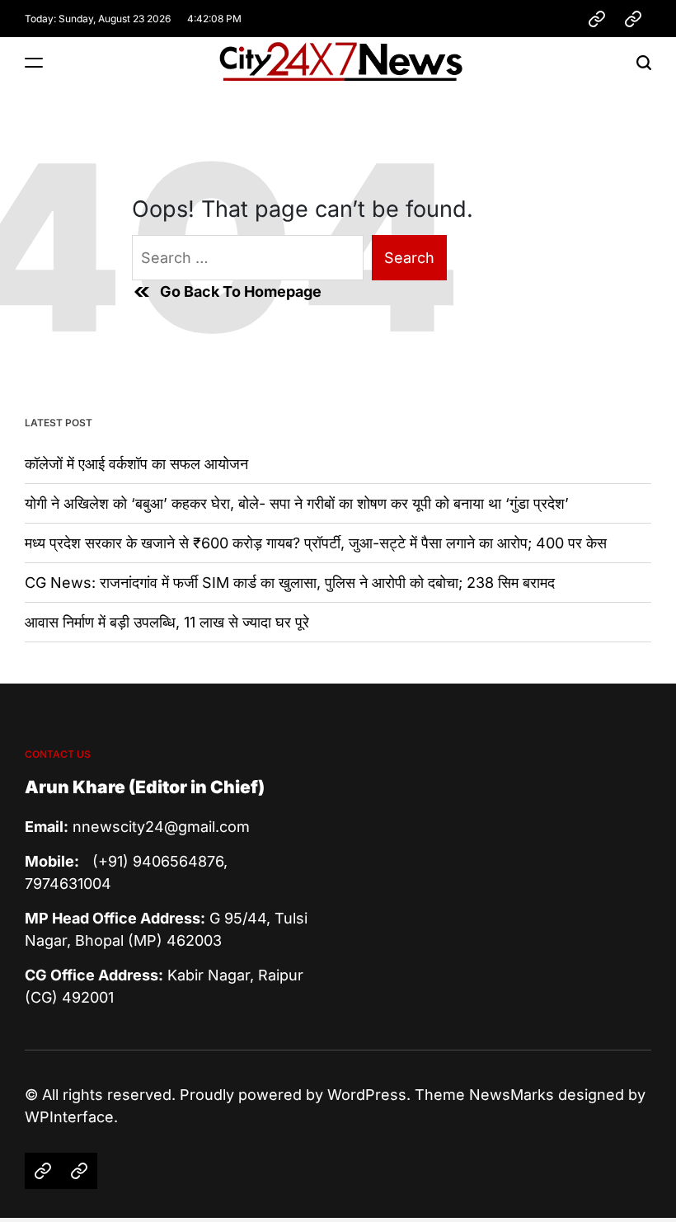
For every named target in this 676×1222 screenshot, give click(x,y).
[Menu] (34, 62)
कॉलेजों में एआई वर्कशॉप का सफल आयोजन (136, 463)
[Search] (643, 62)
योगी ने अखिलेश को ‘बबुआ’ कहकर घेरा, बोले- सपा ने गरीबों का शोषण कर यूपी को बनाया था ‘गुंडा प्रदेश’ (297, 503)
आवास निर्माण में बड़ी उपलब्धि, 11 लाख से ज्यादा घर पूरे (167, 622)
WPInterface (69, 1117)
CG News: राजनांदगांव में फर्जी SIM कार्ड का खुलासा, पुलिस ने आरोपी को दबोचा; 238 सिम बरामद (290, 582)
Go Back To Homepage (241, 291)
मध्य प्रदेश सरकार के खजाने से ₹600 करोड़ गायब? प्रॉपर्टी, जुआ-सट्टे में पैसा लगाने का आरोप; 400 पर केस (316, 543)
